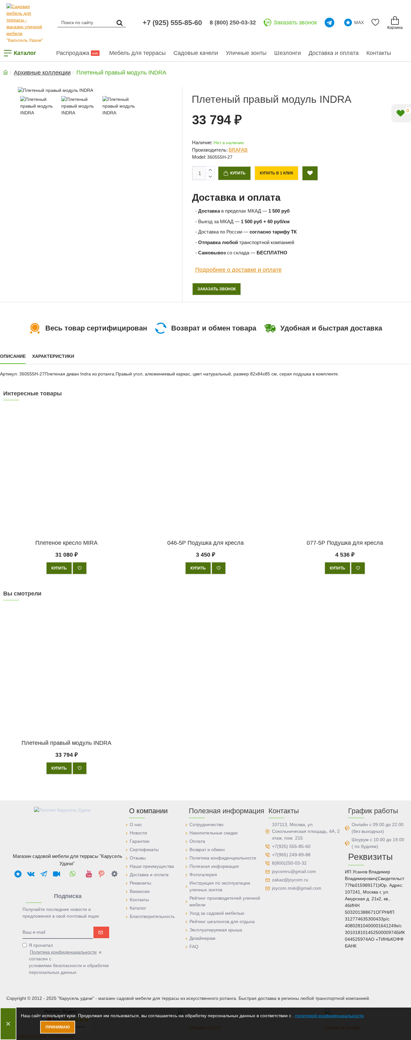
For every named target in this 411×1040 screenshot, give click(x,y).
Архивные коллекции (42, 72)
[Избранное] (376, 22)
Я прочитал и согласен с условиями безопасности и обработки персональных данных (69, 959)
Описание (13, 356)
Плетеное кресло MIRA (66, 543)
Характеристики (53, 356)
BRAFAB (238, 150)
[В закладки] (79, 567)
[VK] (31, 873)
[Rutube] (56, 873)
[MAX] (18, 873)
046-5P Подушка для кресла (205, 543)
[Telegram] (330, 22)
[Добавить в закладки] (310, 173)
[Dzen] (114, 873)
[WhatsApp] (72, 873)
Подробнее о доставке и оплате (238, 269)
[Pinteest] (101, 873)
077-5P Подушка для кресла (344, 543)
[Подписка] (101, 932)
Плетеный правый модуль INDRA (66, 743)
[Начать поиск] (119, 22)
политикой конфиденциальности (329, 1015)
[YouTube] (88, 873)
